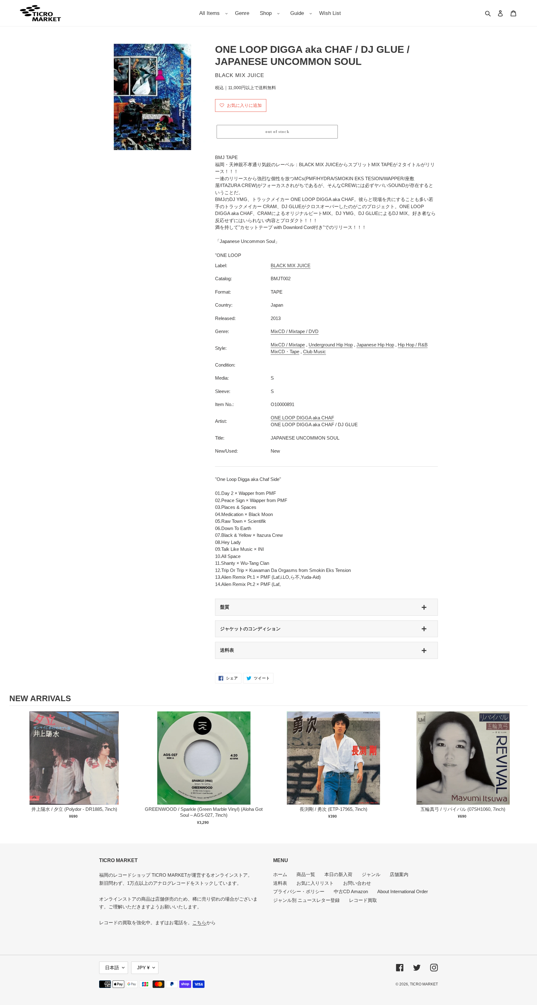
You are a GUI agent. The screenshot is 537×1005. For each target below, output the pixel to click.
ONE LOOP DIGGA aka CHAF (302, 417)
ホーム (280, 874)
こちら (199, 922)
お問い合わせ (357, 883)
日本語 (112, 967)
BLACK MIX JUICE (290, 265)
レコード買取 (363, 900)
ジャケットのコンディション (250, 628)
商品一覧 (305, 874)
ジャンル (371, 874)
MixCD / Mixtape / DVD (295, 331)
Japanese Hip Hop (375, 344)
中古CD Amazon (351, 891)
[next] (521, 769)
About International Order (402, 891)
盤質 (224, 607)
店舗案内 (399, 874)
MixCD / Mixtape (288, 344)
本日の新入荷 (338, 874)
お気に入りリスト (315, 883)
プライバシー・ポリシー (298, 891)
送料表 (227, 650)
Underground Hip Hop (331, 344)
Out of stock (74, 764)
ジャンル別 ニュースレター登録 (306, 900)
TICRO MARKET (424, 984)
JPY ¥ (143, 967)
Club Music (314, 351)
